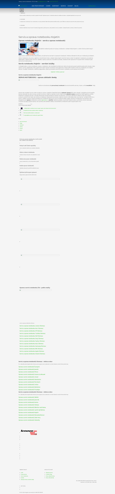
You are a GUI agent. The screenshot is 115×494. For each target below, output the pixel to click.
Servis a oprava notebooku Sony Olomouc (32, 338)
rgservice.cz (44, 100)
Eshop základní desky (50, 476)
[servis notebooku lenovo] (29, 432)
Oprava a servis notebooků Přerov (28, 372)
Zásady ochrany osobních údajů (27, 479)
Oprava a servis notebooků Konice (28, 402)
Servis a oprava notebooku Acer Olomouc (31, 328)
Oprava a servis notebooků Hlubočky (29, 420)
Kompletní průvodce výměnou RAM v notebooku (33, 110)
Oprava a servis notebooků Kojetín (28, 412)
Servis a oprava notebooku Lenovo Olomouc (32, 326)
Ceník (22, 472)
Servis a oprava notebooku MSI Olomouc (31, 348)
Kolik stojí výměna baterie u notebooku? (32, 112)
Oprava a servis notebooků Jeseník (28, 369)
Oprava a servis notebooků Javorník (29, 400)
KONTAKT (22, 125)
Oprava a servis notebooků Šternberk (29, 382)
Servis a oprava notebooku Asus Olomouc (31, 343)
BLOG (21, 130)
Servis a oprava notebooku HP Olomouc (31, 331)
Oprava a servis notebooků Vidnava (29, 405)
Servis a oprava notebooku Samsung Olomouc (33, 346)
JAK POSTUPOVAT (23, 121)
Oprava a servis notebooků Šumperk (29, 367)
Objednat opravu (49, 472)
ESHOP (21, 128)
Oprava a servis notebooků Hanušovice (30, 379)
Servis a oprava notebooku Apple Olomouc (32, 351)
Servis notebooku (24, 476)
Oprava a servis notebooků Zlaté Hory (29, 417)
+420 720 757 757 (54, 1)
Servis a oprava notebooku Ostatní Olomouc (32, 354)
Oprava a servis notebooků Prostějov (29, 389)
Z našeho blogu (49, 474)
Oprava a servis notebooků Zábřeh (28, 397)
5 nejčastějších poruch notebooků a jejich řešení (33, 115)
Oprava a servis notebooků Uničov (28, 384)
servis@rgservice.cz (42, 1)
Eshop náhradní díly (50, 477)
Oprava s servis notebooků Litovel (28, 377)
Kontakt (22, 477)
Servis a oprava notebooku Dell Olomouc (31, 336)
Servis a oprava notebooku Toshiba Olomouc (32, 333)
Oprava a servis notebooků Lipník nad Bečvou (32, 410)
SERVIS (21, 126)
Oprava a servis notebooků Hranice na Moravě (32, 374)
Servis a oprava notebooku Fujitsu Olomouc (32, 341)
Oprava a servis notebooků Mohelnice (29, 387)
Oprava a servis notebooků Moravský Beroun (31, 415)
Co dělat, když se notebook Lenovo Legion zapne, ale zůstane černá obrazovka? (40, 108)
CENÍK (21, 123)
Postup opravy (24, 474)
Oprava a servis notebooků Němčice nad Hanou (32, 407)
